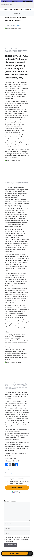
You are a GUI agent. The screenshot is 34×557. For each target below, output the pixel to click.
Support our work (17, 488)
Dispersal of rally (10, 458)
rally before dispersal (12, 461)
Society (8, 470)
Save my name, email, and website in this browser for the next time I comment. (17, 539)
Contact (7, 7)
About (3, 7)
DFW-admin (17, 25)
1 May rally (9, 473)
